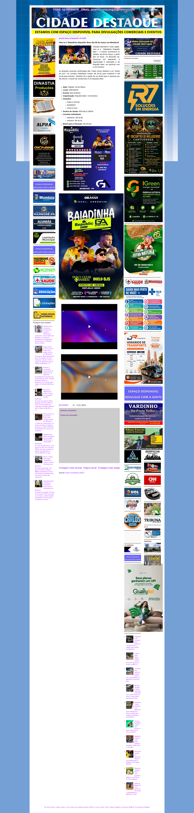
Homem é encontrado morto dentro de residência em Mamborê (48, 371)
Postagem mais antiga (109, 468)
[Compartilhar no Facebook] (83, 405)
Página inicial (89, 468)
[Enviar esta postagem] (73, 405)
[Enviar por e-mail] (77, 405)
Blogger (146, 807)
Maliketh (131, 807)
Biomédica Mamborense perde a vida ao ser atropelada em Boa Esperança (44, 394)
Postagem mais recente (70, 468)
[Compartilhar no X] (81, 405)
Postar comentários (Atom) (74, 473)
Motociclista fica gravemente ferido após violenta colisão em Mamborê (48, 417)
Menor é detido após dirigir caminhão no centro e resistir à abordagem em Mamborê (44, 461)
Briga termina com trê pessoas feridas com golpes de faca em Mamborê (48, 350)
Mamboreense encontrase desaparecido (47, 328)
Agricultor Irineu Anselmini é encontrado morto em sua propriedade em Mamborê (44, 485)
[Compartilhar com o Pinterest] (85, 405)
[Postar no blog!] (79, 405)
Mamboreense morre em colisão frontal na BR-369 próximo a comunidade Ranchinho (44, 438)
